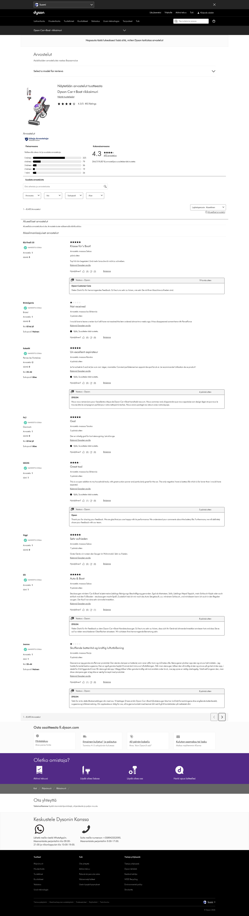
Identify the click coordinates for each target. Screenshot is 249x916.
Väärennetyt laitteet (87, 879)
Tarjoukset (127, 21)
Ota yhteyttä (84, 864)
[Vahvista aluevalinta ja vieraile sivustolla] (214, 4)
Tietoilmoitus (104, 902)
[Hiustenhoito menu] (61, 21)
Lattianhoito (39, 21)
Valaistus (95, 21)
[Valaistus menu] (101, 21)
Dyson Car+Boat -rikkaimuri (48, 30)
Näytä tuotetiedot (65, 96)
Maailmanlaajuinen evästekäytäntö (61, 902)
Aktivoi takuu (181, 12)
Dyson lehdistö (130, 869)
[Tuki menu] (141, 21)
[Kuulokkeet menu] (89, 21)
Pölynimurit (38, 864)
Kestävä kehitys (130, 874)
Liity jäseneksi (155, 12)
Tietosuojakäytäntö (40, 902)
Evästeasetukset (81, 902)
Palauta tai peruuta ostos (89, 874)
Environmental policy (133, 884)
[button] (124, 40)
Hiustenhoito (54, 21)
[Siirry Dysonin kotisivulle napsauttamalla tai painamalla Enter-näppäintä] (39, 13)
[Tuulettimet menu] (75, 21)
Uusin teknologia (111, 21)
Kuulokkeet (83, 21)
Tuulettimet (69, 21)
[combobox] (64, 4)
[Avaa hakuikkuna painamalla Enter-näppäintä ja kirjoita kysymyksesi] (191, 21)
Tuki (192, 12)
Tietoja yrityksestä (131, 864)
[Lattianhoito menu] (46, 21)
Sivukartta (128, 889)
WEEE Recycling (131, 879)
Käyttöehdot (93, 902)
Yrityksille (168, 12)
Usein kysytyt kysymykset (89, 884)
